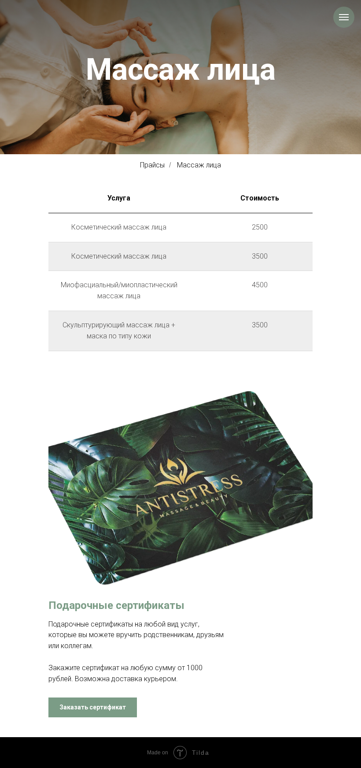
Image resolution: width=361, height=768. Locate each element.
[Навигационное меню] (344, 17)
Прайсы (152, 165)
